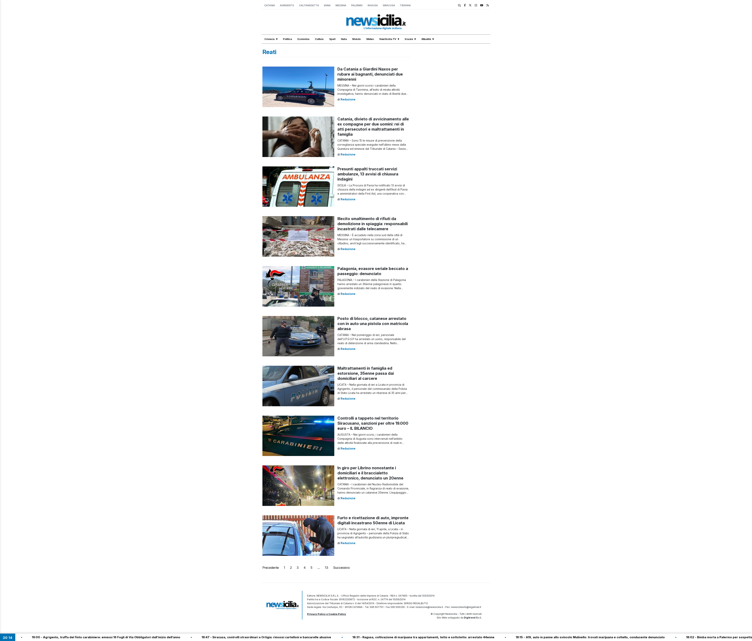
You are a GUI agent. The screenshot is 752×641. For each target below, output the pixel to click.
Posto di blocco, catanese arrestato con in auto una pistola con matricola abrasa (372, 323)
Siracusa (389, 5)
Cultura (319, 39)
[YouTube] (481, 5)
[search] (459, 5)
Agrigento (287, 5)
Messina (340, 5)
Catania (269, 5)
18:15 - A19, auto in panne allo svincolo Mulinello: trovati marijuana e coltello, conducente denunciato (548, 637)
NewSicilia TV (387, 39)
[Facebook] (465, 5)
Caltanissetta (309, 5)
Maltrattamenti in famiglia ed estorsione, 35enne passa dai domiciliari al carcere (365, 373)
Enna (327, 5)
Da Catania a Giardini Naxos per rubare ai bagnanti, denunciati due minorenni (370, 74)
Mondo (356, 39)
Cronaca (269, 39)
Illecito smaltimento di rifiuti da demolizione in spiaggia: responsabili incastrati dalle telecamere (372, 223)
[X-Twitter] (470, 5)
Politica (287, 39)
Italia (344, 39)
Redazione (348, 99)
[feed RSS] (487, 5)
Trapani (405, 5)
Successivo (341, 568)
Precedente (270, 568)
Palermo (357, 5)
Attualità (426, 39)
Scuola (409, 39)
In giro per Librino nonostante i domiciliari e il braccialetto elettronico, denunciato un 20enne (370, 473)
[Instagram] (476, 5)
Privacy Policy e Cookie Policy (326, 614)
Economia (303, 39)
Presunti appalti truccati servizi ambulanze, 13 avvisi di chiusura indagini (367, 174)
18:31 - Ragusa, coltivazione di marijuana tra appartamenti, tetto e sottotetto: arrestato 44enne (382, 637)
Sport (332, 39)
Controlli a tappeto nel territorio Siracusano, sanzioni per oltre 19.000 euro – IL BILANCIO (372, 423)
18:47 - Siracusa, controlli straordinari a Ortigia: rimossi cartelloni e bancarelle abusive (225, 637)
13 (326, 568)
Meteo (370, 39)
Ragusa (373, 5)
